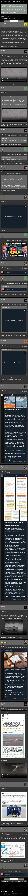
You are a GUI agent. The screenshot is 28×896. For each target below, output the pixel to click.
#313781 (25, 28)
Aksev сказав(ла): (5, 175)
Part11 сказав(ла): (5, 138)
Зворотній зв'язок (16, 890)
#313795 (25, 612)
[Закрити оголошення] (26, 5)
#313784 (25, 135)
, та (10, 46)
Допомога (23, 890)
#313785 (25, 154)
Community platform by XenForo (12, 893)
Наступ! (20, 20)
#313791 (25, 304)
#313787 (25, 202)
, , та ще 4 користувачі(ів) (13, 824)
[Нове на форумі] (23, 1)
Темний (3, 890)
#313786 (25, 173)
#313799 (25, 834)
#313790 (25, 283)
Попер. (7, 20)
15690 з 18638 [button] (14, 20)
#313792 (25, 346)
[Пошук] (26, 1)
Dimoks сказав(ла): (6, 96)
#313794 (25, 472)
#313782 (25, 56)
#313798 (25, 789)
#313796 (25, 647)
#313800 (25, 871)
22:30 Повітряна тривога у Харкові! (14, 28)
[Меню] (1, 1)
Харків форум (5, 18)
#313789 (25, 268)
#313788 (25, 240)
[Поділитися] (22, 29)
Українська (4, 891)
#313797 (25, 709)
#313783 (25, 93)
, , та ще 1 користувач (12, 637)
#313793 (25, 391)
